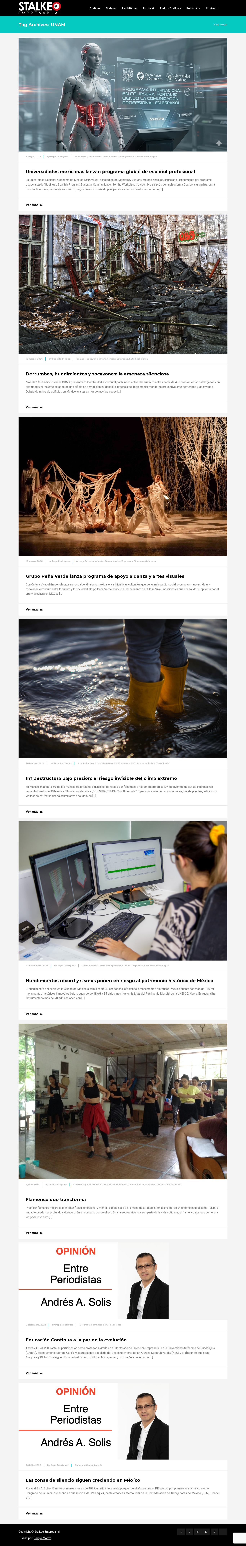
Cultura (126, 965)
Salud (178, 1184)
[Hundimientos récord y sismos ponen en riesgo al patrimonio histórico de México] (123, 891)
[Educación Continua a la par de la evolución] (94, 1281)
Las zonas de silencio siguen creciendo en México (83, 1480)
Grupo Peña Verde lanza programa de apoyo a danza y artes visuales (105, 576)
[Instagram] (214, 1532)
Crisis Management (104, 359)
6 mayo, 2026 (33, 156)
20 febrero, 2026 (35, 763)
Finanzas (139, 561)
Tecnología (150, 156)
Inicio (216, 24)
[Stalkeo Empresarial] (40, 8)
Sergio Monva (42, 1538)
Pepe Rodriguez (59, 156)
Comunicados (110, 156)
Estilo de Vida (166, 1184)
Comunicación (99, 1325)
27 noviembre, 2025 (37, 965)
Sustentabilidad (146, 763)
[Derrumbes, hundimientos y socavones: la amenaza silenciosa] (123, 284)
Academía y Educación (88, 156)
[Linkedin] (198, 1532)
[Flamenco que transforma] (123, 1101)
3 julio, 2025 (32, 1184)
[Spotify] (206, 1532)
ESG (131, 359)
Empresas (122, 359)
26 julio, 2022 (33, 1465)
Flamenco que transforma (56, 1199)
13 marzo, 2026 (34, 561)
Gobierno (150, 561)
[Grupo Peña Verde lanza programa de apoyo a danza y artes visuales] (123, 486)
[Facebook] (189, 1532)
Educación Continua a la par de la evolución (76, 1339)
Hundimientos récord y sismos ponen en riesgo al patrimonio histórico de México (119, 980)
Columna (85, 1325)
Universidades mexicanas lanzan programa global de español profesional (110, 171)
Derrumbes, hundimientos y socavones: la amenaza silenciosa (97, 374)
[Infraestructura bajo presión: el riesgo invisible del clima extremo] (123, 688)
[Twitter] (181, 1532)
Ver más (32, 205)
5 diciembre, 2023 (36, 1325)
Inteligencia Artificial (131, 156)
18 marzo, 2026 (34, 359)
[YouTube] (223, 1532)
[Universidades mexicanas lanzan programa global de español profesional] (123, 95)
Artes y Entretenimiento (89, 561)
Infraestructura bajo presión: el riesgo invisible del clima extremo (101, 778)
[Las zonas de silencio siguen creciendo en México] (94, 1421)
